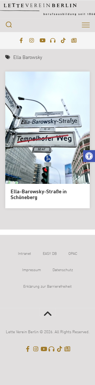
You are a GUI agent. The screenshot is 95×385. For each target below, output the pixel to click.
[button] (89, 156)
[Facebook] (21, 40)
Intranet (24, 254)
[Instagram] (31, 40)
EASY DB (50, 254)
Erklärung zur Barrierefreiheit (47, 286)
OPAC (72, 254)
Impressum (31, 270)
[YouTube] (42, 40)
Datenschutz (63, 270)
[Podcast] (53, 40)
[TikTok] (63, 40)
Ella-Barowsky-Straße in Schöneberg (39, 195)
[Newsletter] (74, 40)
